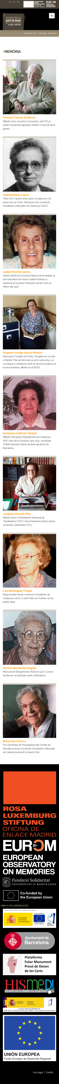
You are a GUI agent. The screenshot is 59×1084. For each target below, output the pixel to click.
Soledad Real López (16, 194)
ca (10, 2)
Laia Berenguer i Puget (17, 590)
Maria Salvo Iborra (14, 741)
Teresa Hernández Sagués (20, 667)
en (18, 2)
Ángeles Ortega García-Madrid (22, 352)
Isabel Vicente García (16, 271)
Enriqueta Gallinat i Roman (20, 433)
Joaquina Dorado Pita (16, 513)
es (14, 2)
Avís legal (38, 1072)
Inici (35, 33)
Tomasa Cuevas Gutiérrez (19, 117)
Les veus (42, 33)
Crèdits (50, 1072)
